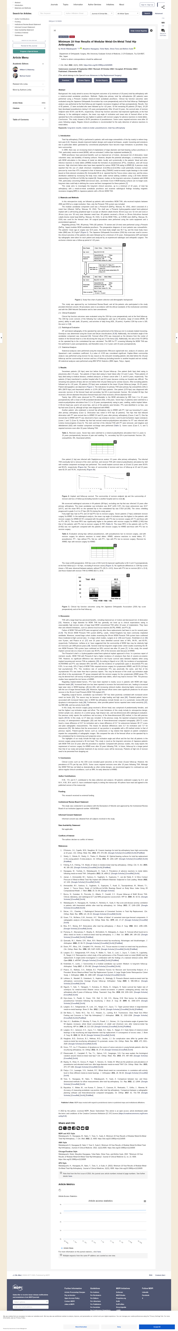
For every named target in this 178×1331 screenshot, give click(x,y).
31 (68, 718)
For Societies (95, 1307)
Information (78, 4)
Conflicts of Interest (21, 32)
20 (72, 684)
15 (120, 638)
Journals (54, 4)
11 (89, 336)
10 (115, 334)
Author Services (94, 4)
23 (73, 697)
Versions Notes (119, 80)
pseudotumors (101, 128)
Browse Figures (84, 80)
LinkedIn (145, 1292)
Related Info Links (20, 84)
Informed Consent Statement (25, 27)
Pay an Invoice (70, 1295)
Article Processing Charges (75, 1292)
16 (146, 638)
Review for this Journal (29, 46)
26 (85, 702)
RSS (150, 1275)
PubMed (140, 853)
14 (61, 633)
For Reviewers (95, 1295)
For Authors (94, 1292)
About (121, 4)
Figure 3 (109, 566)
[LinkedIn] (70, 1129)
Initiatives (110, 4)
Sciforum (119, 1292)
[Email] (61, 1129)
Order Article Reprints (139, 31)
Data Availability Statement (24, 30)
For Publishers (95, 1304)
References (19, 35)
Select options (19, 1302)
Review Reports (102, 80)
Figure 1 (84, 232)
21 (94, 687)
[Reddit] (83, 1129)
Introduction (19, 5)
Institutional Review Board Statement (28, 24)
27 (146, 702)
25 (143, 700)
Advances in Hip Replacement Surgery (105, 75)
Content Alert (160, 1275)
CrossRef (126, 853)
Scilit (134, 853)
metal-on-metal (88, 128)
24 (126, 697)
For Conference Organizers (100, 1310)
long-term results (74, 128)
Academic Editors (20, 63)
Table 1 (117, 426)
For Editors (94, 1298)
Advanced (158, 13)
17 (86, 641)
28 (66, 705)
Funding (18, 21)
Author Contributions (22, 19)
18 (89, 646)
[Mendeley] (87, 1129)
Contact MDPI (70, 1301)
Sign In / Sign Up (147, 5)
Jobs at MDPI (69, 1304)
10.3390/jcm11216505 (54, 21)
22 (88, 690)
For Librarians (95, 1301)
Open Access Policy (72, 1298)
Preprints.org (121, 1298)
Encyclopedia (121, 1307)
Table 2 (109, 524)
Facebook (145, 1295)
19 (97, 661)
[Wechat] (78, 1129)
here (70, 1176)
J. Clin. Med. (17, 1275)
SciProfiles (120, 1304)
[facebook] (74, 1129)
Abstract (17, 2)
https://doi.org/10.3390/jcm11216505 (98, 65)
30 (66, 718)
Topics (65, 4)
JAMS (118, 1310)
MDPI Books (120, 1295)
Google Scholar (115, 853)
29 (88, 705)
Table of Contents (21, 119)
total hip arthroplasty (116, 128)
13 (60, 623)
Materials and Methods (23, 8)
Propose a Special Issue (29, 51)
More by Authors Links (22, 89)
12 (116, 339)
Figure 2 (81, 467)
